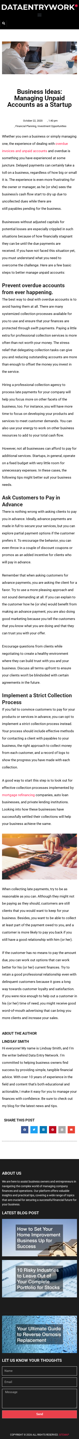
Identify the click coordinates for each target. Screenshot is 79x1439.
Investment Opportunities (51, 126)
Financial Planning (25, 126)
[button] (39, 15)
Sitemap (64, 1434)
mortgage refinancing (18, 795)
